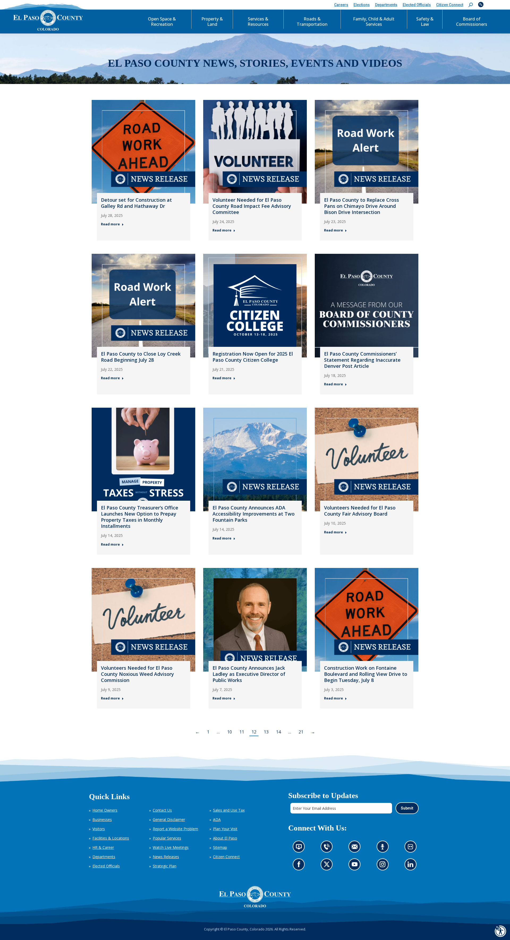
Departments (103, 856)
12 (254, 732)
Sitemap (220, 847)
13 (266, 732)
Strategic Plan (164, 866)
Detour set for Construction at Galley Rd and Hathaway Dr (136, 203)
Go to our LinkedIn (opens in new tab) (411, 866)
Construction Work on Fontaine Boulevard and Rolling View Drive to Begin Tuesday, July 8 (365, 674)
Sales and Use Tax (229, 810)
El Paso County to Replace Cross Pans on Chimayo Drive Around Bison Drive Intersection (361, 206)
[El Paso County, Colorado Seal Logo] (255, 896)
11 (241, 732)
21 (301, 732)
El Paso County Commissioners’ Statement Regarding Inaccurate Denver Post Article (362, 360)
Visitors (98, 828)
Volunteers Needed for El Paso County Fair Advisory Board (360, 510)
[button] (471, 4)
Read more (110, 224)
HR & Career (103, 847)
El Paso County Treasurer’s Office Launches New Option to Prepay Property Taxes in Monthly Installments (139, 516)
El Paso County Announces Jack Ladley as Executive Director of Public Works (248, 674)
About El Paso (225, 838)
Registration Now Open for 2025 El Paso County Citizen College (252, 357)
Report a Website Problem (175, 828)
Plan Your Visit (225, 828)
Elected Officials (106, 866)
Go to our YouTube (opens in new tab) (355, 866)
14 (278, 732)
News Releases (166, 856)
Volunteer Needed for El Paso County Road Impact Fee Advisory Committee (251, 206)
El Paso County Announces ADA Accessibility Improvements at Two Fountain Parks (253, 513)
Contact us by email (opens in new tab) (356, 848)
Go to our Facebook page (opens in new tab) (300, 866)
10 (229, 732)
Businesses (102, 819)
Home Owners (104, 810)
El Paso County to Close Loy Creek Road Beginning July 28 (141, 357)
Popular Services (167, 838)
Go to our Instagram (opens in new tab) (384, 866)
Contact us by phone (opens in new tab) (327, 848)
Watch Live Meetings (171, 847)
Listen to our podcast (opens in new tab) (383, 848)
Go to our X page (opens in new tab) (327, 866)
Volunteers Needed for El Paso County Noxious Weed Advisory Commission (137, 674)
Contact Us (162, 810)
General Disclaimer (169, 819)
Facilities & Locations (110, 838)
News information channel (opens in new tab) (300, 848)
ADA (217, 819)
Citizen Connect (226, 856)
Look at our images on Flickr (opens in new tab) (412, 848)
